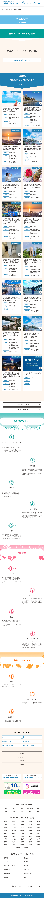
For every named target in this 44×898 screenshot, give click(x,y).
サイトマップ (22, 764)
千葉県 (13, 827)
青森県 (13, 821)
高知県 (30, 842)
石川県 (13, 830)
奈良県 (30, 836)
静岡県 (13, 833)
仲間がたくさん (7, 869)
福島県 (13, 824)
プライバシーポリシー (22, 760)
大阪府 (13, 836)
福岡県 (38, 842)
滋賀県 (38, 833)
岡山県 (22, 839)
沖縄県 (26, 847)
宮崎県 (38, 844)
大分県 (30, 844)
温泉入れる (27, 858)
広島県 (30, 839)
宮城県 (30, 821)
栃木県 (30, 824)
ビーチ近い (6, 862)
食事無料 (6, 877)
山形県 (5, 824)
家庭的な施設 (7, 873)
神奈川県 (30, 827)
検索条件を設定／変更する (22, 60)
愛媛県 (22, 842)
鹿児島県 (18, 847)
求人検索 (23, 3)
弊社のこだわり (23, 84)
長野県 (38, 830)
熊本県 (22, 844)
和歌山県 (38, 836)
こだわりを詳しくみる (22, 404)
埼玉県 (5, 827)
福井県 (22, 830)
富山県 (5, 830)
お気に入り (34, 3)
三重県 (30, 833)
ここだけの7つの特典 (8, 745)
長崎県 (13, 844)
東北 (14, 808)
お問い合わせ (22, 767)
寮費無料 (6, 858)
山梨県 (30, 830)
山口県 (38, 839)
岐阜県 (5, 833)
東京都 (22, 827)
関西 (6, 811)
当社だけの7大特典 (22, 409)
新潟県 (38, 827)
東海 (38, 808)
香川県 (13, 842)
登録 (29, 3)
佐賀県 (5, 844)
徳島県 (5, 842)
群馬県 (38, 824)
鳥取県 (5, 839)
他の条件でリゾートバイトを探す (22, 886)
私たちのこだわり (7, 741)
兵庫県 (22, 836)
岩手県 (22, 821)
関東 (22, 808)
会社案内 (22, 753)
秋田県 (38, 821)
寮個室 (25, 862)
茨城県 (22, 824)
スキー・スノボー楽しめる (10, 865)
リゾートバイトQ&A (29, 736)
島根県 (13, 839)
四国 (22, 811)
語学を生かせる (28, 869)
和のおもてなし (28, 873)
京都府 (5, 836)
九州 (30, 811)
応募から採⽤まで (28, 741)
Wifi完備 (26, 865)
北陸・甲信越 (30, 808)
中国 (14, 811)
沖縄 (38, 811)
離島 (25, 877)
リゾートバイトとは (8, 736)
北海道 (5, 808)
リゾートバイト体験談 (29, 745)
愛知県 (22, 833)
